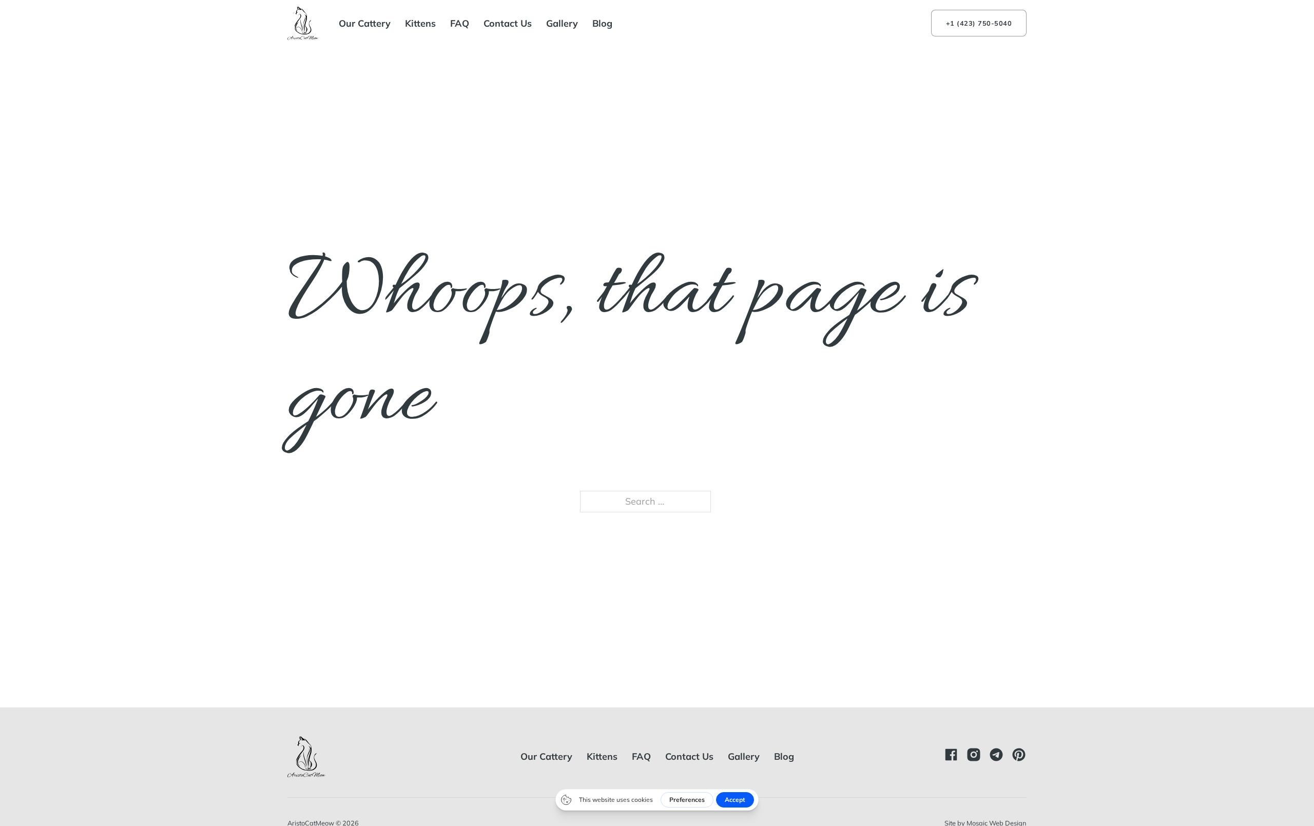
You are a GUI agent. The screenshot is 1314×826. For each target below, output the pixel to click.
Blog (602, 23)
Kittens (420, 23)
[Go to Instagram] (973, 756)
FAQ (459, 23)
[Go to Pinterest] (1019, 756)
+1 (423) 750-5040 (979, 23)
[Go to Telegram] (996, 756)
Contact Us (508, 23)
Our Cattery (365, 23)
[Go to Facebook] (951, 756)
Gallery (562, 23)
